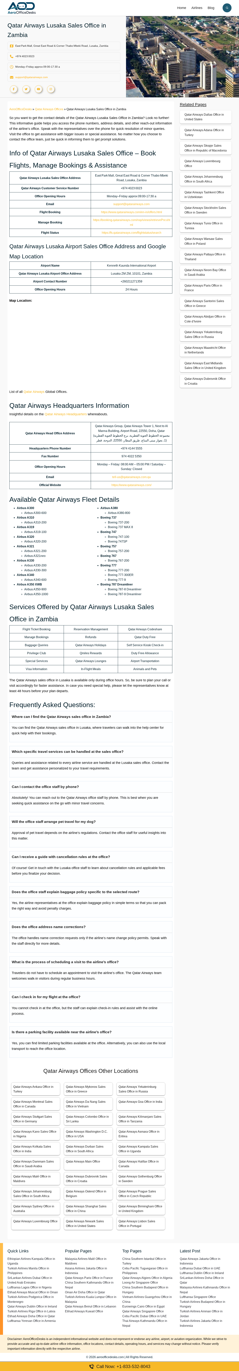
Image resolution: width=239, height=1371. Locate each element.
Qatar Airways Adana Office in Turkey (204, 133)
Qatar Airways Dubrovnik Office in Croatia (205, 381)
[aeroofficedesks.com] (21, 7)
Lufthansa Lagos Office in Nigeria (29, 1287)
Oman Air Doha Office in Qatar (85, 1292)
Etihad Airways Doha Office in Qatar (31, 1316)
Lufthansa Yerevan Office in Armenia (31, 1320)
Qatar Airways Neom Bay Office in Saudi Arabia (205, 272)
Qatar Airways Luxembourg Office (35, 1221)
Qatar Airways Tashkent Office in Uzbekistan (204, 195)
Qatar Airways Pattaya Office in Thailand (204, 257)
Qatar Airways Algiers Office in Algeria (147, 1277)
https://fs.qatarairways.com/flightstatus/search (131, 232)
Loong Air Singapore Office (140, 1282)
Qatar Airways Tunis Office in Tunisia (203, 226)
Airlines (196, 8)
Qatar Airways (34, 392)
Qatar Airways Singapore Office (143, 1311)
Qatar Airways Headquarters (66, 414)
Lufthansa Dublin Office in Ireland (202, 1273)
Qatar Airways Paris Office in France (203, 288)
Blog (211, 8)
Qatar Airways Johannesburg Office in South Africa (203, 179)
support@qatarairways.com (31, 77)
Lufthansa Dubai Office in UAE (200, 1268)
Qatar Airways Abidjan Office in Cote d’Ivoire (204, 319)
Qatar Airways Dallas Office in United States (204, 117)
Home (181, 8)
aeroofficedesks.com (110, 1357)
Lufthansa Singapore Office (198, 1297)
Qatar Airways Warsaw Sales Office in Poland (203, 241)
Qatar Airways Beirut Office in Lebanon (90, 1306)
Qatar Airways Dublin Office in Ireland (32, 1306)
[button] (227, 7)
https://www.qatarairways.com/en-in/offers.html (131, 212)
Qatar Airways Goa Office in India (140, 1101)
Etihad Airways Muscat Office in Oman (32, 1292)
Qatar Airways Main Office (83, 1161)
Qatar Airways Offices (49, 109)
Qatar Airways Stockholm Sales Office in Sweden (205, 210)
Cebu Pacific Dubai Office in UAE (144, 1316)
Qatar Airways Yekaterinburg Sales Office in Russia (203, 334)
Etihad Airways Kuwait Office (84, 1311)
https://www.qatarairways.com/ (131, 485)
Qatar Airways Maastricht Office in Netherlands (205, 350)
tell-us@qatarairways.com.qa (131, 477)
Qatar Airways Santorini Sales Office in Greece (204, 303)
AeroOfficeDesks (20, 109)
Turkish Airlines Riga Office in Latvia (31, 1311)
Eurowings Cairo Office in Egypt (143, 1306)
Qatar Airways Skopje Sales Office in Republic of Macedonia (205, 148)
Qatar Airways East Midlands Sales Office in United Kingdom (205, 366)
